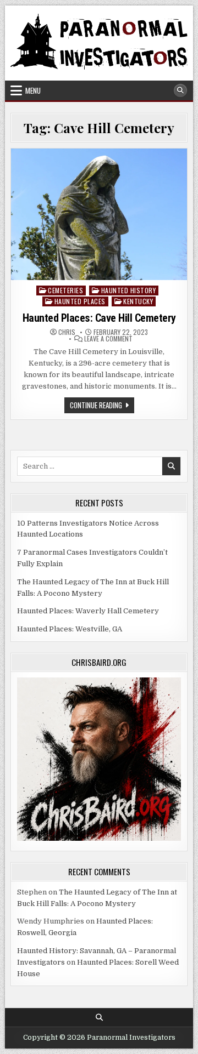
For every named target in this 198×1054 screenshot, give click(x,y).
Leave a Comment (108, 338)
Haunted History (128, 290)
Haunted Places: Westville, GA (69, 629)
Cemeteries (65, 290)
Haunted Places (80, 301)
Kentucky (138, 301)
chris (66, 332)
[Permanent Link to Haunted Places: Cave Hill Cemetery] (99, 214)
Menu (33, 90)
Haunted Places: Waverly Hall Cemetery (88, 611)
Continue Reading (102, 406)
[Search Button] (180, 90)
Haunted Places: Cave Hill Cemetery (99, 317)
